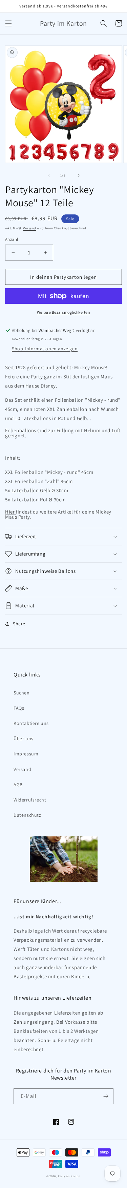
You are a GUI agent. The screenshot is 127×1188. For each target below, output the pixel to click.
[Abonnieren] (105, 1096)
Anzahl (11, 239)
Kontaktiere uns (31, 723)
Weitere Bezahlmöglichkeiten (63, 312)
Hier (10, 511)
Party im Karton (69, 1176)
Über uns (24, 738)
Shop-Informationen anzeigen (45, 349)
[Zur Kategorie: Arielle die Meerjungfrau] (15, 511)
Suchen (22, 693)
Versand (29, 228)
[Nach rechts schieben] (78, 175)
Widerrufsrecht (30, 800)
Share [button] (19, 624)
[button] (8, 23)
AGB (18, 784)
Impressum (26, 754)
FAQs (19, 708)
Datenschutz (27, 815)
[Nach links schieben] (48, 175)
